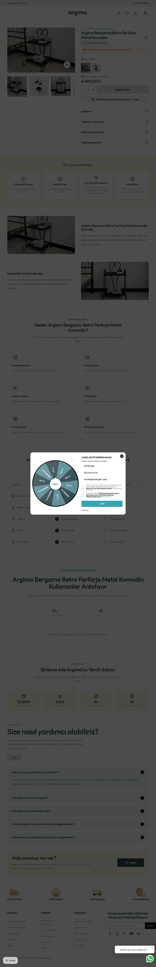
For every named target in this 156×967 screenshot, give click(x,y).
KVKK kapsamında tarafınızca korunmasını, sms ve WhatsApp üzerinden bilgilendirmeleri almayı (102, 495)
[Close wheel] (122, 456)
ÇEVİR (102, 504)
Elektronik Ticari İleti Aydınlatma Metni (99, 488)
